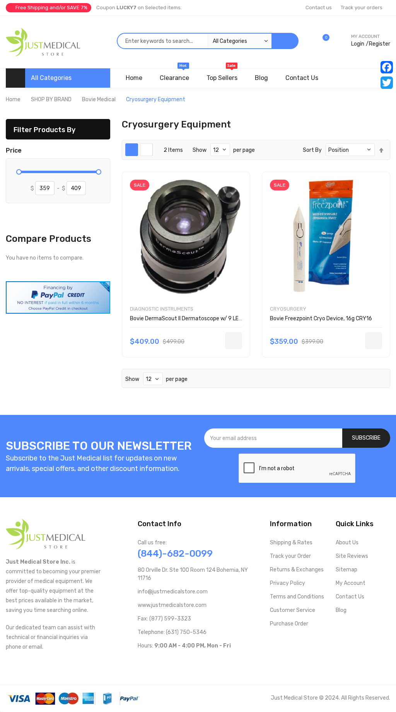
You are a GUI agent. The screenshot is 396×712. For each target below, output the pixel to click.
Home (13, 99)
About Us (347, 542)
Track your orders (361, 7)
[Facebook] (386, 67)
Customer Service (292, 610)
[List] (146, 149)
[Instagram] (178, 662)
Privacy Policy (287, 583)
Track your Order (290, 556)
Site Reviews (352, 556)
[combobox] (194, 41)
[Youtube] (153, 662)
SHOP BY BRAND (51, 99)
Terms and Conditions (297, 596)
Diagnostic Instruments (161, 309)
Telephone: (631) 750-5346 (172, 632)
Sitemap (346, 569)
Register (379, 44)
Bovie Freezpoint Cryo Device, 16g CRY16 (321, 318)
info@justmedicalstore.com (173, 591)
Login (357, 44)
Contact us (319, 7)
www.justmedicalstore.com (172, 605)
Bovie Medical (99, 99)
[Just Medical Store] (43, 41)
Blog (341, 610)
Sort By (312, 150)
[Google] (203, 662)
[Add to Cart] (233, 340)
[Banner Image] (58, 297)
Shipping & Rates (291, 542)
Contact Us (350, 596)
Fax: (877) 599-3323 (164, 618)
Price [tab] (14, 150)
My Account (350, 583)
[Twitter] (386, 82)
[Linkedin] (190, 662)
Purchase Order (289, 623)
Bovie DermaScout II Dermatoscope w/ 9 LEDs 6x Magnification (208, 318)
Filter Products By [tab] (44, 130)
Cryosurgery (288, 309)
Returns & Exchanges (297, 569)
